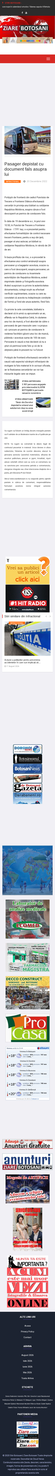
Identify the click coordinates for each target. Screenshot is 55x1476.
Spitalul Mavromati (17, 1404)
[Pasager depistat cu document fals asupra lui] (27, 140)
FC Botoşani (27, 1400)
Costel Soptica (46, 1404)
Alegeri (44, 1400)
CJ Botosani (19, 1400)
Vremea (9, 1048)
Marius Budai (36, 1404)
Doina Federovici (11, 1396)
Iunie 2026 (27, 1366)
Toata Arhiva (27, 1378)
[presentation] (46, 616)
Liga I (34, 1400)
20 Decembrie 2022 (37, 181)
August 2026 (27, 1355)
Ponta (12, 1400)
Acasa (27, 1325)
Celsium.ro (35, 1099)
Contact (27, 1337)
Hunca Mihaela (23, 1407)
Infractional (12, 181)
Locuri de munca (35, 1407)
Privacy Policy (27, 1331)
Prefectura (6, 1400)
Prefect (39, 1400)
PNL (25, 1396)
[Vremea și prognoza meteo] (43, 1048)
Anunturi (44, 1407)
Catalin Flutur (12, 1407)
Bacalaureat (45, 1396)
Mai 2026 (27, 1372)
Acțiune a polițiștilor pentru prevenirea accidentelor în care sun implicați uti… (22, 661)
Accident (27, 1404)
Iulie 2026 (27, 1361)
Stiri (28, 1396)
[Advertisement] (27, 92)
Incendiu (21, 1396)
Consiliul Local (36, 1396)
